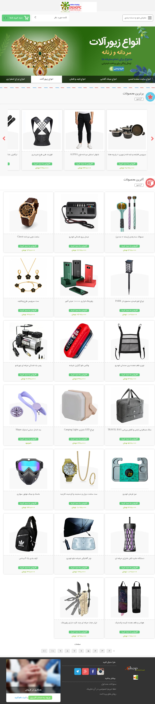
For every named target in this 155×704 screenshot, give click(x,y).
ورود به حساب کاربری (40, 697)
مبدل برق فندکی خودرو (79, 237)
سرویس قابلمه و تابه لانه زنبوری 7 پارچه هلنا (127, 155)
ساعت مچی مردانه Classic (28, 237)
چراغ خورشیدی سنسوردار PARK (129, 301)
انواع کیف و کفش (78, 79)
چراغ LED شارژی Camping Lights (79, 430)
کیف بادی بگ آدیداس (28, 558)
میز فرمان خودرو (129, 494)
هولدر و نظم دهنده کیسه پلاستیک (129, 623)
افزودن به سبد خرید (127, 164)
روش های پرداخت (108, 694)
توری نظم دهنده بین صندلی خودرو (129, 365)
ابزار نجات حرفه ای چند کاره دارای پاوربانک (79, 623)
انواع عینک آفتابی (108, 79)
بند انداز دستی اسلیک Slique (28, 430)
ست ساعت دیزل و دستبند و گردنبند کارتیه (78, 494)
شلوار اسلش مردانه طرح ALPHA (84, 155)
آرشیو (139, 99)
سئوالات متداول (108, 684)
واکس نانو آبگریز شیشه (79, 365)
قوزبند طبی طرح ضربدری (42, 155)
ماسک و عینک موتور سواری (28, 494)
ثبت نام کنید (20, 697)
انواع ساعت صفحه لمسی (139, 79)
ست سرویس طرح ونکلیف (28, 301)
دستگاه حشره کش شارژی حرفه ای (129, 558)
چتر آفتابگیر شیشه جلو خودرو (79, 558)
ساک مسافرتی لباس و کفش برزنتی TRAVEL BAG (129, 430)
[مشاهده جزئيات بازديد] (135, 679)
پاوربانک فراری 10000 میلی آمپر (79, 301)
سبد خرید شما (16, 18)
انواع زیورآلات (46, 79)
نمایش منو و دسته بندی (135, 18)
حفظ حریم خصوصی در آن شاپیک (101, 689)
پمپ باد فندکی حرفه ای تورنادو (28, 365)
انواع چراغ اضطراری (15, 79)
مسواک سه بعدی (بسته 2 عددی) (129, 237)
